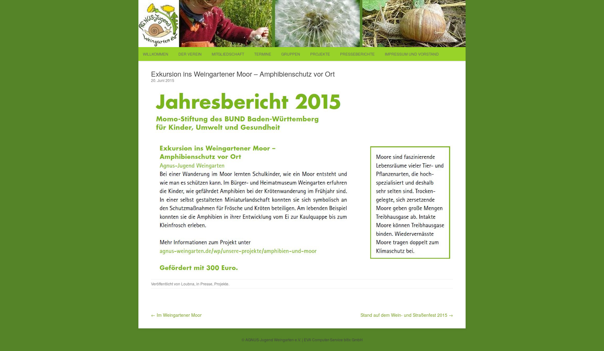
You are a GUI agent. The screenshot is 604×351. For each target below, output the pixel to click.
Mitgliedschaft (228, 54)
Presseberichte (357, 54)
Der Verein (190, 54)
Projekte (320, 54)
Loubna (187, 283)
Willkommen (155, 54)
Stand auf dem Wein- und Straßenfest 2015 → (407, 315)
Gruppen (290, 54)
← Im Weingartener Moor (176, 315)
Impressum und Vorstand (412, 54)
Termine (262, 54)
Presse (206, 283)
